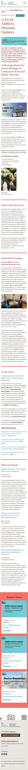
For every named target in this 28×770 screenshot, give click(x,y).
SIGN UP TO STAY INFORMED (11, 735)
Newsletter (20, 15)
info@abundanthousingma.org (10, 741)
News (6, 10)
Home (2, 10)
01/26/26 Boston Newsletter (13, 696)
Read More (8, 631)
